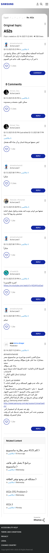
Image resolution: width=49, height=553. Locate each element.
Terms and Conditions (11, 532)
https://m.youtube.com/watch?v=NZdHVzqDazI (23, 285)
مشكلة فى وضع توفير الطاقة (20, 479)
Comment (38, 73)
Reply (38, 116)
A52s (8, 504)
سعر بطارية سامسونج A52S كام (22, 450)
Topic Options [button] (41, 24)
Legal (3, 541)
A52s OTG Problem (16, 491)
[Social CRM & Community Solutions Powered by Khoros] (39, 519)
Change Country (8, 545)
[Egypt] (7, 4)
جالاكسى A (25, 49)
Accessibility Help (9, 528)
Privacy (4, 536)
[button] (41, 44)
